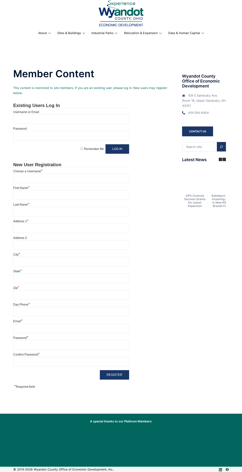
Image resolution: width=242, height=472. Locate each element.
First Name (21, 188)
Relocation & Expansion (141, 33)
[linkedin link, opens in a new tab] (220, 469)
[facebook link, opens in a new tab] (227, 469)
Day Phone (21, 304)
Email (18, 321)
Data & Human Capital (184, 33)
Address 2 (20, 238)
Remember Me (94, 149)
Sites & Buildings (69, 33)
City (16, 254)
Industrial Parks (102, 33)
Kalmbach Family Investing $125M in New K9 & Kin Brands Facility (223, 201)
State (17, 271)
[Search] (221, 146)
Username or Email (26, 112)
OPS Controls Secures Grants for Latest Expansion (195, 201)
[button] (224, 159)
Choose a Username (28, 171)
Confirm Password (26, 354)
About (42, 33)
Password (20, 128)
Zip (16, 287)
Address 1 (21, 221)
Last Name (21, 204)
